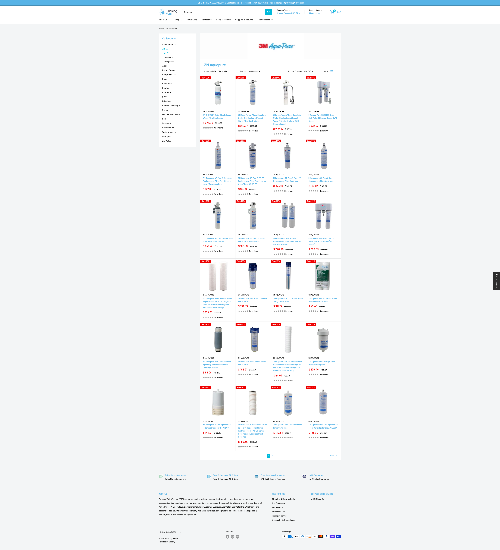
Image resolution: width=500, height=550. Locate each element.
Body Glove (167, 74)
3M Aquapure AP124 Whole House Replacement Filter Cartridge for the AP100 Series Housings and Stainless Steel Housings (287, 366)
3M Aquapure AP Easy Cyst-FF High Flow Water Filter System (218, 239)
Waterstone (167, 132)
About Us (163, 19)
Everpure (166, 92)
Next (332, 455)
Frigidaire (166, 101)
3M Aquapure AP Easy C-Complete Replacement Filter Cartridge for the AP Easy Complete (217, 181)
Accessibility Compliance (283, 520)
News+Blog (192, 19)
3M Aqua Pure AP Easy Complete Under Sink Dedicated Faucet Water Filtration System (252, 118)
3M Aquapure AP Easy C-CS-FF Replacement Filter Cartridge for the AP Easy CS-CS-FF (252, 181)
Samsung (166, 123)
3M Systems (169, 61)
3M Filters (168, 57)
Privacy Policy (278, 511)
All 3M (166, 53)
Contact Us (207, 19)
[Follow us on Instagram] (232, 536)
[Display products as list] (336, 71)
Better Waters (168, 70)
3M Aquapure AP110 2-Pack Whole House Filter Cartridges (322, 300)
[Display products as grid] (331, 71)
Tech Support (264, 19)
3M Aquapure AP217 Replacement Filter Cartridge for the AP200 (217, 426)
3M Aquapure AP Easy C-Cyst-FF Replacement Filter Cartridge (287, 179)
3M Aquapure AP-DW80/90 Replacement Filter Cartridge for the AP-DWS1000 (287, 241)
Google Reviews (223, 19)
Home (161, 28)
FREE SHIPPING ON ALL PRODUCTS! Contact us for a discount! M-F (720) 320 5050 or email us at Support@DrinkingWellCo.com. (250, 3)
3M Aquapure (171, 28)
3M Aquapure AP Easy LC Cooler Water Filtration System (251, 239)
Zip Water (166, 141)
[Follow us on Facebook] (227, 536)
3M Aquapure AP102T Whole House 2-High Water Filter (288, 300)
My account (314, 13)
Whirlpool (166, 136)
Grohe (165, 110)
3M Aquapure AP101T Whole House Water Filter (252, 300)
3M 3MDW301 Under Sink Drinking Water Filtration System (217, 116)
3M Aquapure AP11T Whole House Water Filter (252, 363)
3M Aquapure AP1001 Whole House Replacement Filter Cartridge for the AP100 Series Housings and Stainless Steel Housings (217, 303)
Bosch (165, 79)
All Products (168, 44)
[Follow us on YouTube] (237, 536)
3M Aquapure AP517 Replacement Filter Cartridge (287, 426)
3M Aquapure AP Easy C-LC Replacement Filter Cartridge (320, 179)
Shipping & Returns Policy (284, 499)
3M (163, 49)
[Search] (268, 12)
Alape (164, 65)
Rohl (164, 118)
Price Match (277, 507)
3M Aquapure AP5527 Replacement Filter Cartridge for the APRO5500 (323, 426)
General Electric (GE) (171, 105)
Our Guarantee (278, 503)
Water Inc (166, 127)
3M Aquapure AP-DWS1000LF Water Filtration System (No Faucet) (321, 241)
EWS (164, 96)
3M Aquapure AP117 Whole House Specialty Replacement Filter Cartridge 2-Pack (217, 364)
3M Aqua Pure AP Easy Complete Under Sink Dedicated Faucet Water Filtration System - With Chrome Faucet (287, 119)
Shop (177, 19)
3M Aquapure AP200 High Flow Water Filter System (321, 363)
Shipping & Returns (244, 19)
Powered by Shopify (167, 542)
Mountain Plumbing (171, 114)
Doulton (166, 88)
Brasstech (167, 83)
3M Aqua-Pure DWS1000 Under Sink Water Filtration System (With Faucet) (323, 118)
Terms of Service (280, 515)
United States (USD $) (168, 532)
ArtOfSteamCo (317, 499)
